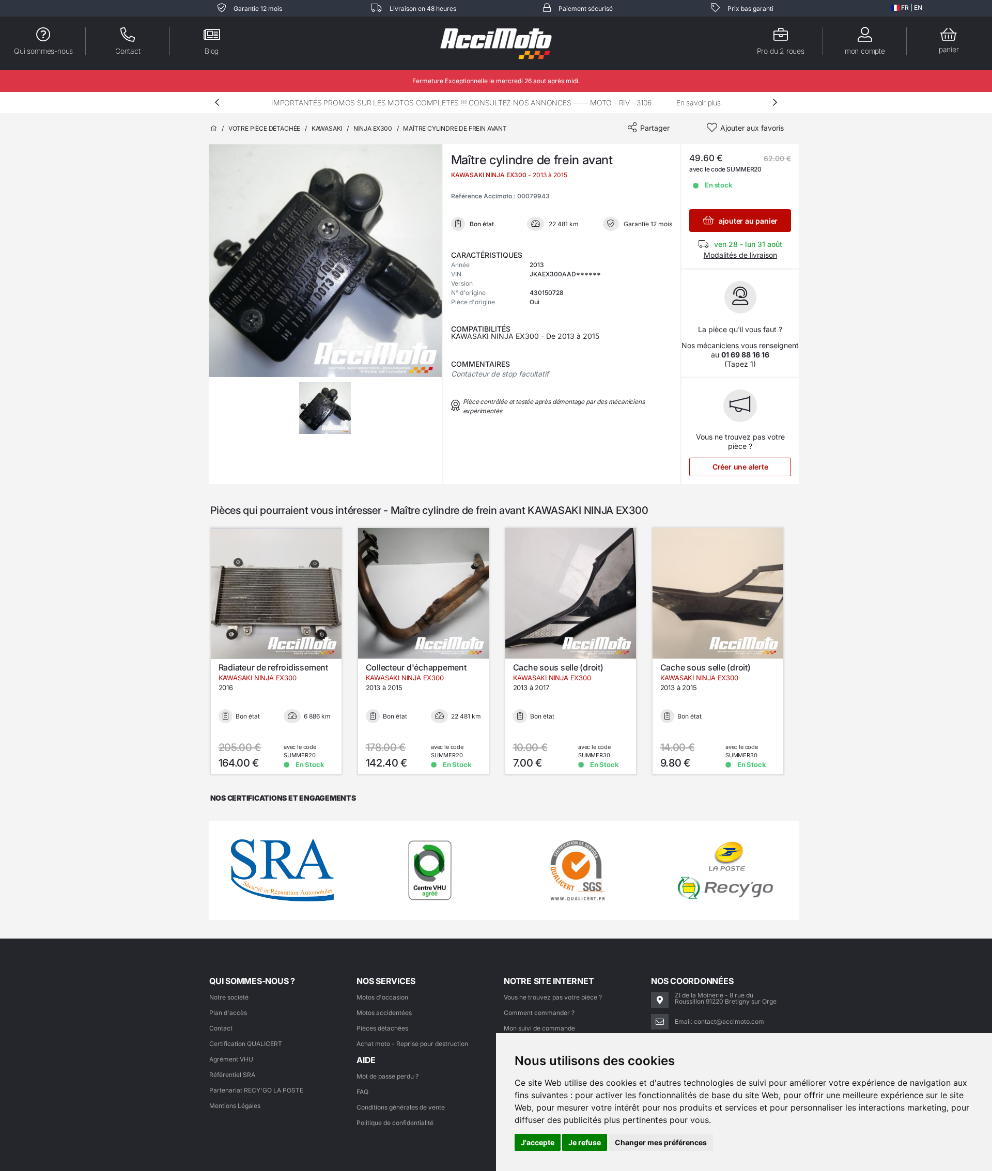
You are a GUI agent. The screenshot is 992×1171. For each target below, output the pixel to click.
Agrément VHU (231, 1059)
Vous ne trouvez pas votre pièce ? (553, 997)
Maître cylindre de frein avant (455, 128)
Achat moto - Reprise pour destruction (412, 1044)
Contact (221, 1028)
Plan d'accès (228, 1013)
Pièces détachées (382, 1028)
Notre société (229, 997)
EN (918, 7)
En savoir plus (698, 102)
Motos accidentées (384, 1013)
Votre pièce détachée (264, 128)
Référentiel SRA (232, 1075)
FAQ (362, 1092)
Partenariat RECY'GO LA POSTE (256, 1090)
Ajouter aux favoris (752, 127)
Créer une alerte (740, 466)
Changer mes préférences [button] (661, 1142)
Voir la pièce (282, 648)
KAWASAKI (327, 128)
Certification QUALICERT (245, 1044)
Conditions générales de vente (401, 1107)
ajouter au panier (747, 220)
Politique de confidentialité (395, 1123)
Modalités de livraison (740, 255)
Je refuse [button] (584, 1142)
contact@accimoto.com (729, 1021)
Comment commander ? (539, 1013)
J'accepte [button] (537, 1142)
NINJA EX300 (372, 128)
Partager (655, 127)
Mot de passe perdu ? (388, 1076)
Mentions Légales (234, 1106)
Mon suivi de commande (539, 1028)
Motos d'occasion (382, 997)
